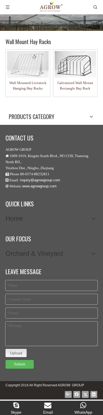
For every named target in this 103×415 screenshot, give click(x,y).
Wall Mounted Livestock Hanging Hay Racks (27, 85)
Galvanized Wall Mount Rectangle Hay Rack (75, 85)
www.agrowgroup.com (39, 186)
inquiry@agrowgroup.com (40, 180)
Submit (19, 364)
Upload (16, 353)
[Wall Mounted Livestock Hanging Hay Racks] (28, 64)
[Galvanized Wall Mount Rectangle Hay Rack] (75, 64)
